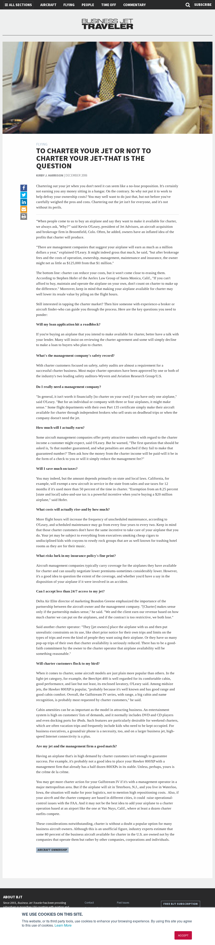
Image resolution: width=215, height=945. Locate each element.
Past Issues (123, 903)
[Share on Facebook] (23, 188)
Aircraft (48, 5)
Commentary (134, 5)
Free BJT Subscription (180, 904)
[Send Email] (23, 209)
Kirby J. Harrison (49, 175)
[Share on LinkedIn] (23, 202)
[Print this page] (23, 216)
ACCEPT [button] (183, 935)
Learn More (63, 925)
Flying (69, 5)
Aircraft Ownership (52, 850)
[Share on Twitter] (23, 195)
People (88, 5)
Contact (89, 903)
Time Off (108, 5)
